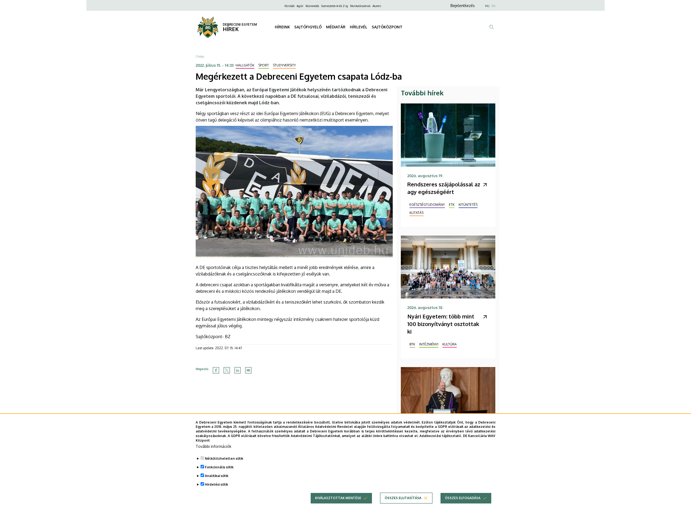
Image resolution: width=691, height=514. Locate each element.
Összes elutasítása (403, 498)
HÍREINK (282, 27)
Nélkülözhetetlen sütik (224, 458)
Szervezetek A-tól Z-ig (334, 6)
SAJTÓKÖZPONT (387, 27)
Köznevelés (312, 6)
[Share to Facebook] (216, 370)
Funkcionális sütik (219, 467)
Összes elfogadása (462, 498)
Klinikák (289, 6)
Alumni (376, 6)
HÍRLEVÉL (358, 27)
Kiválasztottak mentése (338, 498)
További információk (213, 446)
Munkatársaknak (360, 6)
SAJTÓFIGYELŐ (308, 27)
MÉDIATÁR (336, 27)
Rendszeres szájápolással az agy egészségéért (443, 188)
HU (487, 6)
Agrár (300, 6)
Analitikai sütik (216, 476)
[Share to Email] (248, 370)
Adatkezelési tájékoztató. (440, 436)
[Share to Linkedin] (237, 370)
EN (493, 6)
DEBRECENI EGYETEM (240, 24)
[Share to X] (226, 370)
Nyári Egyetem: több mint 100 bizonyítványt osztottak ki (443, 324)
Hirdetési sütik (216, 484)
